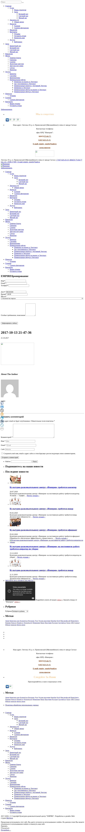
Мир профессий (65, 621)
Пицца (42, 623)
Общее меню (19, 22)
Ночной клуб (28, 623)
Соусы (12, 68)
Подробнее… (6, 830)
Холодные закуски (17, 64)
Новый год (20, 623)
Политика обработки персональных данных (22, 705)
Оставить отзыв (20, 36)
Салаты (12, 62)
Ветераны (31, 621)
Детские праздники (44, 621)
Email (3, 445)
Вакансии (13, 30)
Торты (68, 623)
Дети (36, 621)
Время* (4, 294)
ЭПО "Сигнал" (75, 623)
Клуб (58, 621)
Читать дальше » (33, 496)
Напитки (13, 70)
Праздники (48, 623)
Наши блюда (75, 621)
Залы (16, 12)
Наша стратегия (20, 10)
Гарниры (13, 60)
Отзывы (17, 34)
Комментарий (7, 437)
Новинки (8, 623)
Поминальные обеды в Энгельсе (26, 92)
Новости (13, 24)
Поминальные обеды (18, 80)
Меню (7, 56)
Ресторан (55, 623)
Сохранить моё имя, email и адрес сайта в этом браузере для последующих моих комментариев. (40, 453)
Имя (3, 441)
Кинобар (53, 621)
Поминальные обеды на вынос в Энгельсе (30, 90)
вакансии (13, 625)
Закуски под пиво (16, 66)
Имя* (3, 281)
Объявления (36, 623)
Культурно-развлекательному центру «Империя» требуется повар (41, 509)
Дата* (3, 292)
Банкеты (13, 74)
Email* (3, 283)
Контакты (13, 32)
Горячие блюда (15, 58)
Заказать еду (14, 20)
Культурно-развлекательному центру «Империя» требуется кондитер (43, 487)
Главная (8, 6)
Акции (7, 621)
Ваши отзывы (15, 104)
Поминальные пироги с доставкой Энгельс (30, 86)
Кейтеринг (18, 42)
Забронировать (6, 109)
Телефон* (4, 285)
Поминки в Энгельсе (22, 88)
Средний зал (23, 16)
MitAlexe (9, 818)
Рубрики (8, 611)
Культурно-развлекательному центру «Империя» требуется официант (43, 530)
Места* (3, 296)
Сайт (3, 449)
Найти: (8, 461)
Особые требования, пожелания (13, 315)
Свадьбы (13, 76)
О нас (12, 8)
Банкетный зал (15, 46)
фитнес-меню (21, 625)
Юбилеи (7, 625)
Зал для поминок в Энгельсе (25, 84)
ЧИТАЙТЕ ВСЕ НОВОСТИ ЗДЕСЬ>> (20, 581)
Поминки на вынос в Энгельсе (26, 82)
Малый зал (23, 18)
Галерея (17, 26)
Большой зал (23, 14)
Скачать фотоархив (21, 28)
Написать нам (19, 38)
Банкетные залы (15, 621)
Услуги (12, 40)
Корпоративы (15, 78)
